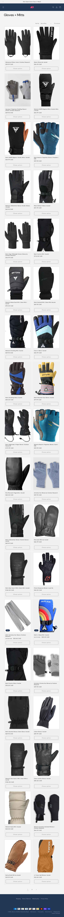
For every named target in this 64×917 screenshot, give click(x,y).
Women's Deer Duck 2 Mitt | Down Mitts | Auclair (16, 779)
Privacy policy (41, 911)
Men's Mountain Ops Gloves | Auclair (44, 397)
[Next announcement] (61, 1)
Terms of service (48, 911)
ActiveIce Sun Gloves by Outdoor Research (46, 492)
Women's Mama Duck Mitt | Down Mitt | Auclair (16, 303)
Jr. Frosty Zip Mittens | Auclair (42, 875)
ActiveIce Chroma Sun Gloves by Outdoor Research (45, 684)
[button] (3, 7)
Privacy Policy (44, 898)
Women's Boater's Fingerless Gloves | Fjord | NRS (46, 445)
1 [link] (27, 889)
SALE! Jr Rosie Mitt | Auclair (41, 635)
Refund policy (35, 898)
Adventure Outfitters (16, 911)
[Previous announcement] (3, 1)
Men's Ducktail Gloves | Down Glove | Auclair (17, 731)
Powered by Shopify (25, 911)
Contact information (56, 913)
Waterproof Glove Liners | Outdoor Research (17, 62)
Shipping (18, 898)
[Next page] (36, 889)
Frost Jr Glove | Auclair (40, 350)
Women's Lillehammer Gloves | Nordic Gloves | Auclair (17, 206)
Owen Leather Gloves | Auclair (42, 778)
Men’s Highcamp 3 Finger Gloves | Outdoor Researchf (17, 445)
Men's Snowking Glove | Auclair (13, 397)
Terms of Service (26, 898)
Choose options (17, 68)
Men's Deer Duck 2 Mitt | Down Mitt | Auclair (17, 588)
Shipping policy (57, 911)
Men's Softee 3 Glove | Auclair (42, 205)
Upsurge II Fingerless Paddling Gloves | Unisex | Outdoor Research (16, 110)
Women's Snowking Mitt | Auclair (14, 350)
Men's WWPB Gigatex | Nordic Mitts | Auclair (17, 157)
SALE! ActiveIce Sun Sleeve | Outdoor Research (15, 635)
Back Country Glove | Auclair (13, 683)
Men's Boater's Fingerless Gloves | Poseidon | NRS (46, 158)
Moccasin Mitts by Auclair (41, 539)
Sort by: (37, 23)
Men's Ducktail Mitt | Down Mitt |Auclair (45, 302)
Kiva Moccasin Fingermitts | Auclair (15, 492)
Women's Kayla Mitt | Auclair (13, 827)
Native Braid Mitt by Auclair (13, 875)
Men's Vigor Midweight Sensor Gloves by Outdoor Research (16, 254)
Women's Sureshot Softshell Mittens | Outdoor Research (44, 827)
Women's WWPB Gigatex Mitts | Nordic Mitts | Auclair (46, 110)
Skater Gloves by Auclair (40, 62)
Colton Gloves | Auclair (40, 731)
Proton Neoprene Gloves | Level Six (43, 588)
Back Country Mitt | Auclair (41, 254)
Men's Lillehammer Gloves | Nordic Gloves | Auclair (17, 540)
